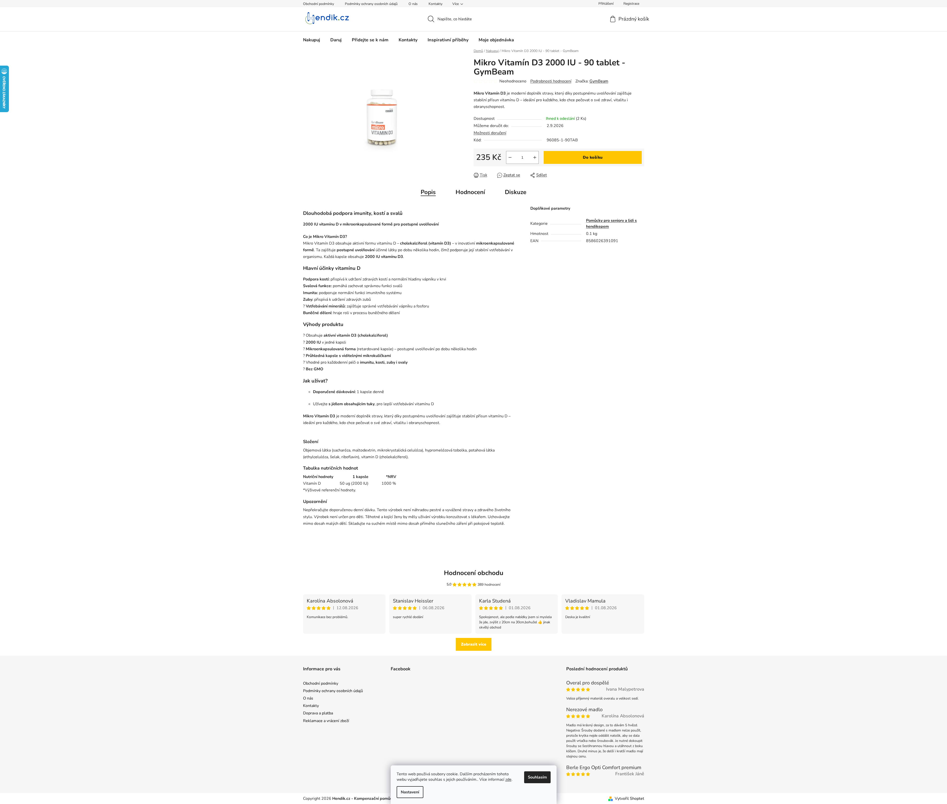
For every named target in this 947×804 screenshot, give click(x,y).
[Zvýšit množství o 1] (534, 157)
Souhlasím (537, 777)
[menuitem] (311, 39)
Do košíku (593, 157)
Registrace (631, 3)
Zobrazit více (473, 644)
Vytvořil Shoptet (629, 798)
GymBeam (598, 81)
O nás (413, 3)
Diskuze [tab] (515, 192)
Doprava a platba (318, 713)
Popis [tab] (428, 192)
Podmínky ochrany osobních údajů (371, 3)
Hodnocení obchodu (473, 573)
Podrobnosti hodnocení (550, 81)
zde (508, 779)
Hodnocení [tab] (470, 192)
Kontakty (435, 3)
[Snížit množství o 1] (510, 157)
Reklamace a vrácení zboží (326, 721)
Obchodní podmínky (318, 3)
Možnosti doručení (490, 133)
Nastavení (410, 792)
